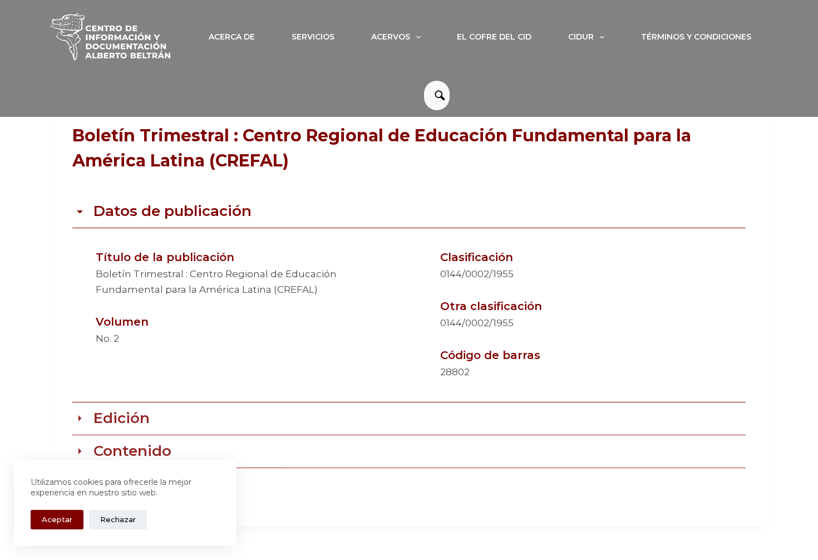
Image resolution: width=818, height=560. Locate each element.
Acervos (390, 37)
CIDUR (581, 37)
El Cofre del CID (494, 37)
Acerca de (232, 37)
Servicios (313, 37)
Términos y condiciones (696, 37)
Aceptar (57, 519)
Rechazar (118, 519)
